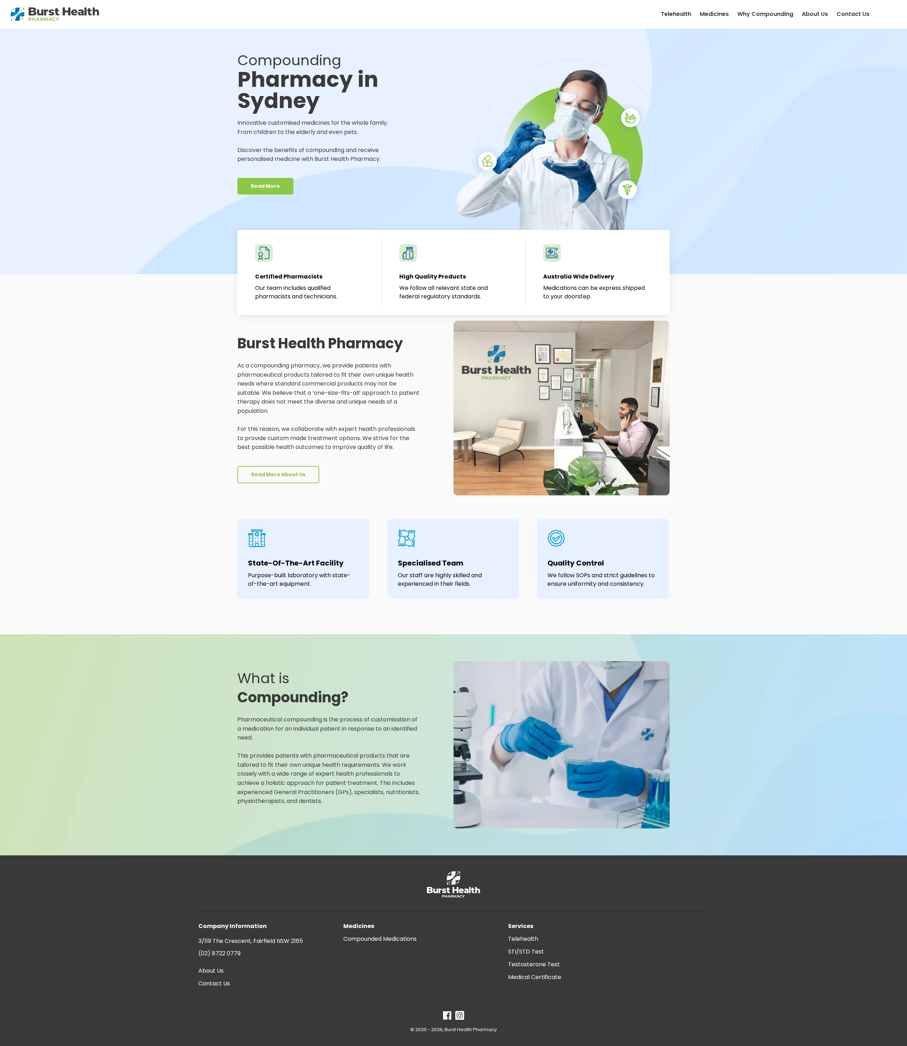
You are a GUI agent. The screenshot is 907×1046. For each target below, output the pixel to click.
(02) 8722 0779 (219, 953)
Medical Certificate (534, 977)
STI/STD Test (526, 951)
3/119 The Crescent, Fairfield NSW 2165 (250, 941)
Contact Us (214, 983)
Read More (265, 186)
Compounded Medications (380, 939)
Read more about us (278, 474)
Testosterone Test (534, 964)
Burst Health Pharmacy (471, 1029)
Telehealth (523, 939)
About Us (211, 971)
